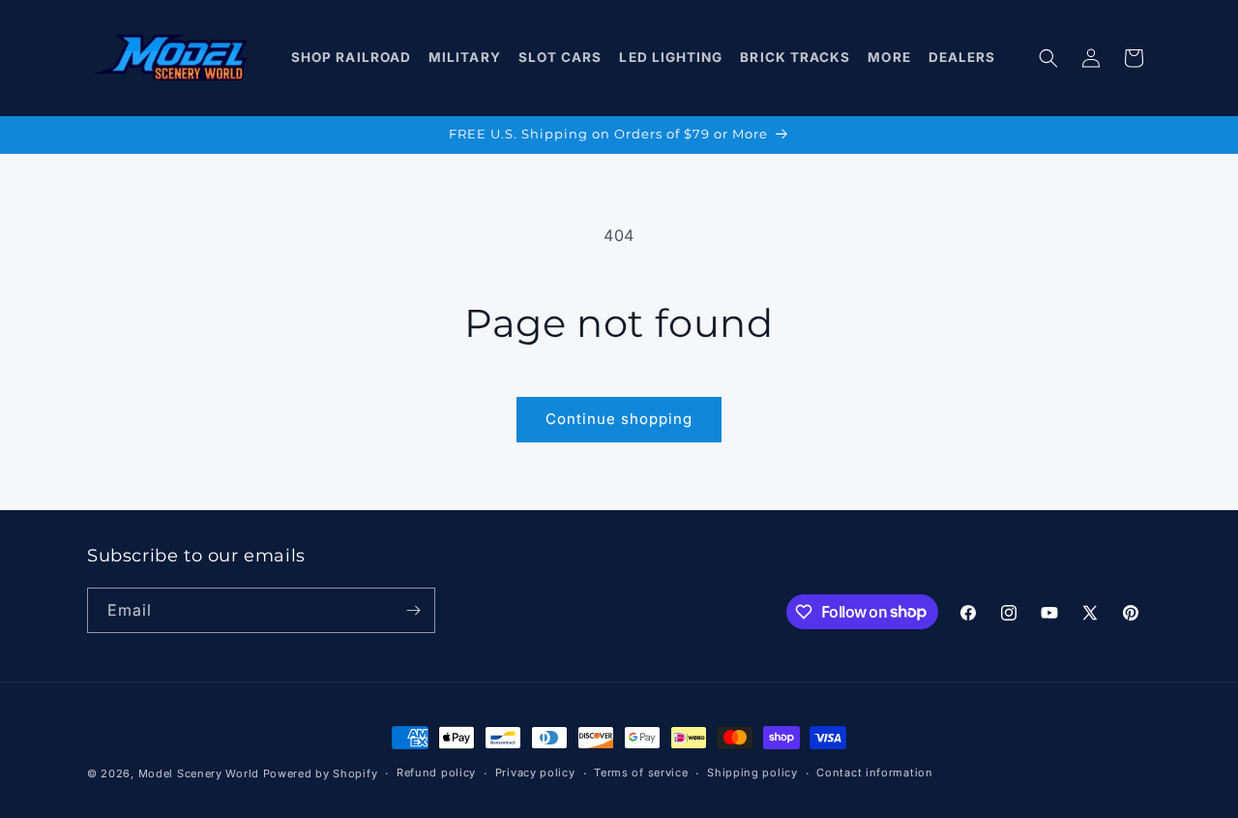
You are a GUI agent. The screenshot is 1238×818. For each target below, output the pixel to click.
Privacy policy (535, 772)
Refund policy (436, 772)
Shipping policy (752, 772)
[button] (351, 58)
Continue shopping (619, 418)
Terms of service (641, 772)
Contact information (874, 772)
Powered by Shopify (320, 773)
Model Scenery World (198, 773)
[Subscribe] (413, 610)
